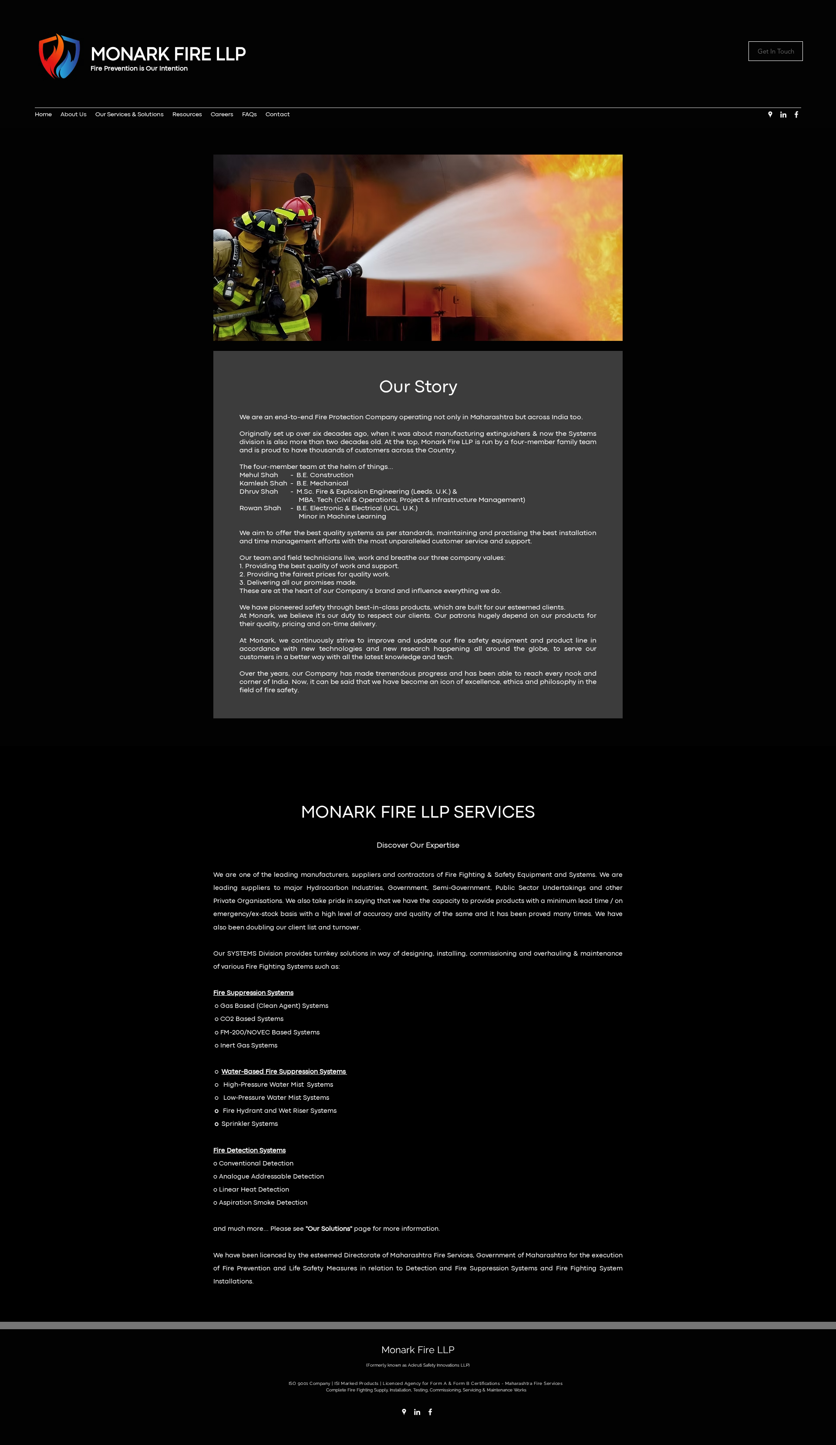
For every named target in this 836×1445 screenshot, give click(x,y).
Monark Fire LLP (418, 1349)
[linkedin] (783, 114)
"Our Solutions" (329, 1229)
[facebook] (796, 114)
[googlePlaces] (770, 114)
